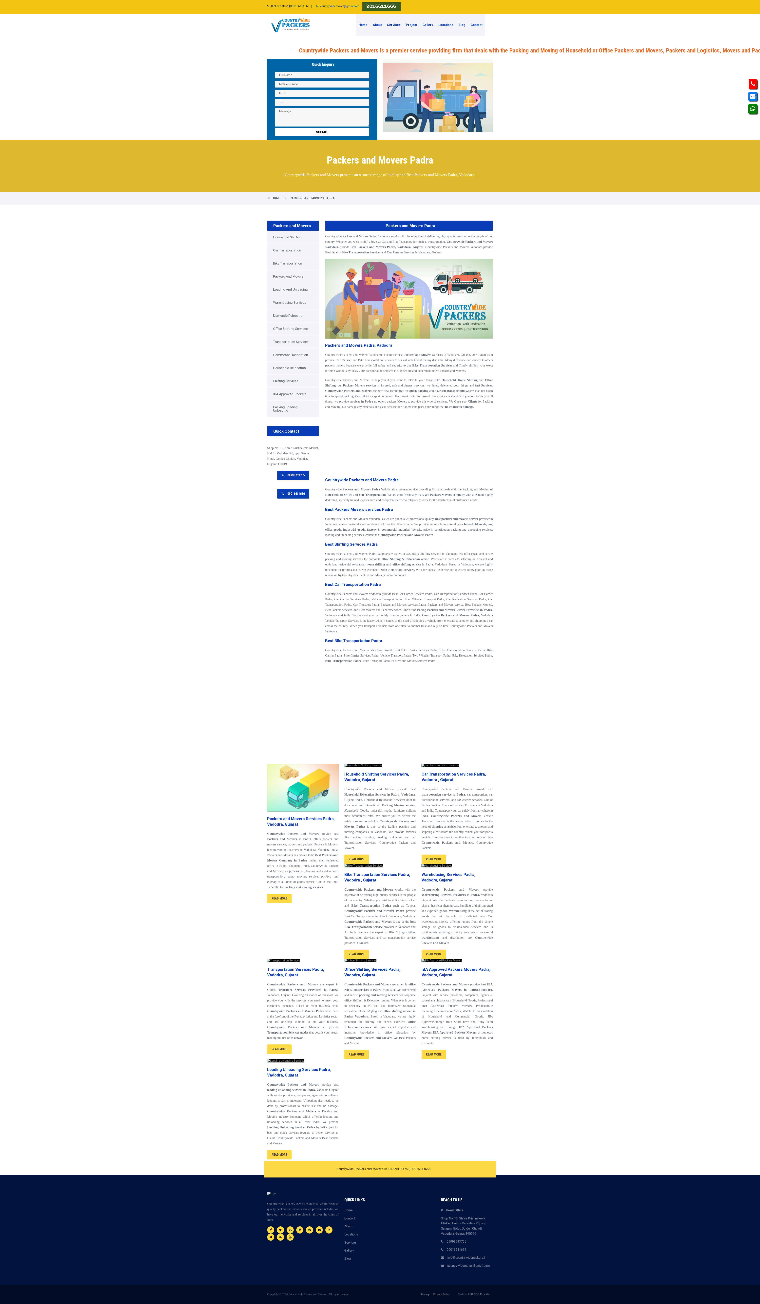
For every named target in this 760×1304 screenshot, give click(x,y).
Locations (445, 25)
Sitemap (424, 1294)
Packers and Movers (292, 225)
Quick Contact (286, 431)
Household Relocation (289, 368)
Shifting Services (285, 381)
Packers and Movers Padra (312, 198)
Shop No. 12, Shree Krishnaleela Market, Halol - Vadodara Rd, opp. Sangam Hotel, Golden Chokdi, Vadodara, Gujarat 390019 (464, 1225)
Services (394, 25)
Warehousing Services (289, 303)
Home (363, 25)
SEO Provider (482, 1294)
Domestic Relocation (288, 316)
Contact (477, 25)
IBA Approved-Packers (289, 394)
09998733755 (455, 1241)
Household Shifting (287, 237)
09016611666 (455, 1250)
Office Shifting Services (290, 329)
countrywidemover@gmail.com (339, 6)
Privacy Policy (441, 1294)
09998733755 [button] (294, 475)
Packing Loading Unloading (285, 408)
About (377, 25)
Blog (462, 25)
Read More (279, 898)
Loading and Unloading (290, 289)
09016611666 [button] (294, 494)
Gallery (428, 25)
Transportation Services (291, 342)
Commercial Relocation (290, 355)
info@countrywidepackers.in (465, 1257)
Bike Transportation (287, 263)
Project (411, 25)
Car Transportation (287, 250)
